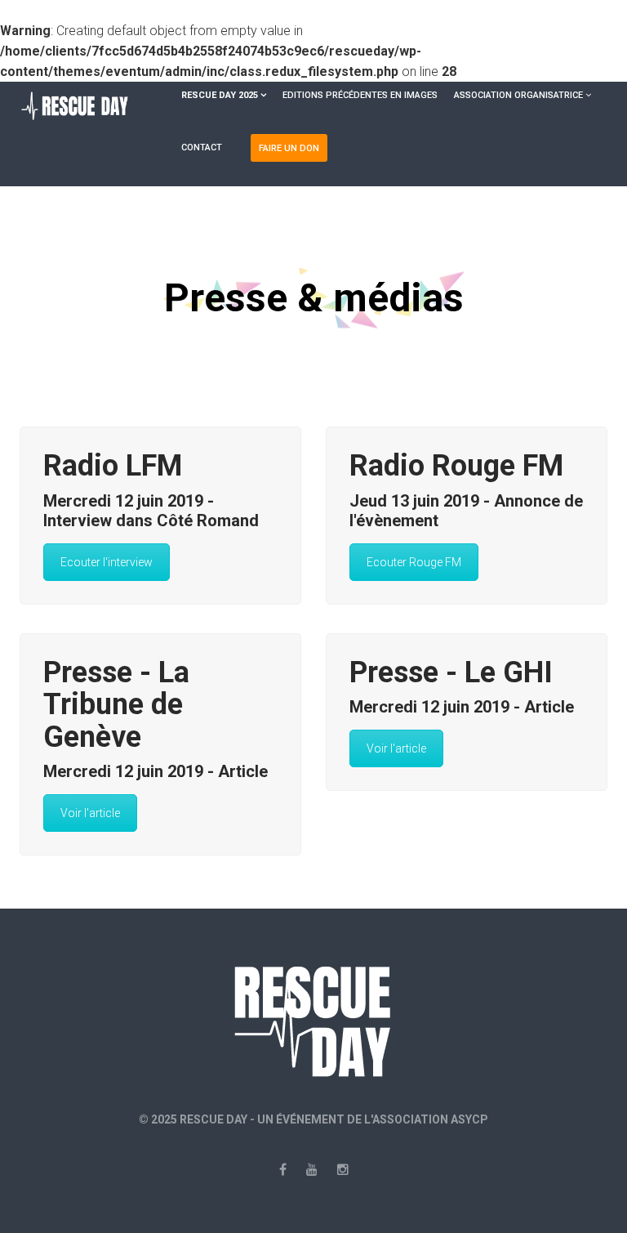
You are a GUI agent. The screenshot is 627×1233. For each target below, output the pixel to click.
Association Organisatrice (518, 95)
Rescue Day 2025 (219, 95)
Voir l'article (90, 813)
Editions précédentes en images (360, 95)
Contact (201, 147)
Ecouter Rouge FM (414, 562)
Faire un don (289, 148)
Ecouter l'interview (106, 562)
